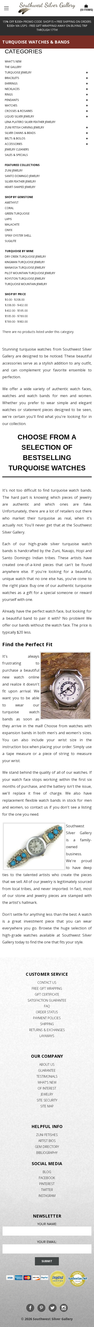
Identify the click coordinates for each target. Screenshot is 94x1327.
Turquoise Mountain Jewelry (26, 284)
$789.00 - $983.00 (16, 322)
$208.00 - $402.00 (16, 305)
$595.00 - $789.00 (16, 316)
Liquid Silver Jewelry (46, 116)
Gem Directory (47, 1146)
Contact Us (46, 982)
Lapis (8, 219)
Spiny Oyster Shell (18, 235)
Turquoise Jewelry (46, 72)
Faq (47, 1006)
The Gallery (13, 67)
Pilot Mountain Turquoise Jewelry (30, 273)
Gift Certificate (47, 994)
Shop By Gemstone (19, 197)
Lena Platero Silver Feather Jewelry (30, 122)
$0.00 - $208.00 (14, 300)
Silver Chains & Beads (46, 133)
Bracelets (46, 78)
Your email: (47, 1242)
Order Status (47, 1012)
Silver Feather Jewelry (20, 181)
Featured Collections (22, 165)
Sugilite (10, 241)
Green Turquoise (17, 213)
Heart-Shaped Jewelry (20, 187)
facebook (47, 1178)
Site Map (47, 1106)
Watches (46, 105)
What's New (13, 61)
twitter (47, 1190)
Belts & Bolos (46, 138)
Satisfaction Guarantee (47, 1000)
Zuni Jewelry (14, 170)
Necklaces (46, 89)
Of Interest (47, 1088)
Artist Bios (47, 1141)
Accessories (46, 144)
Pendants (46, 100)
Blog (47, 1172)
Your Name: (47, 1224)
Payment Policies (47, 1018)
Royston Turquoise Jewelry (25, 279)
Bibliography (46, 1152)
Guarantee (47, 1070)
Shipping (47, 1024)
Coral (9, 208)
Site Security (47, 1100)
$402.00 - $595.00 (16, 311)
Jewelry (47, 1094)
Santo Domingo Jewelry (22, 176)
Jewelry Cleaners (17, 149)
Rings (46, 94)
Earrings (46, 83)
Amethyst (11, 202)
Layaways (46, 1036)
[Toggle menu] (7, 8)
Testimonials (47, 1076)
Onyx (8, 230)
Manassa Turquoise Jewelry (25, 268)
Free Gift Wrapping (47, 988)
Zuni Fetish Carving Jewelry (46, 127)
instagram (47, 1195)
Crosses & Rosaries (46, 111)
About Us (47, 1064)
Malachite (12, 224)
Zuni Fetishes (47, 1135)
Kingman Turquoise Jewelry (25, 262)
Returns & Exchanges (47, 1030)
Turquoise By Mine (19, 251)
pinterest (47, 1184)
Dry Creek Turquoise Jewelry (25, 257)
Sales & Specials (16, 155)
